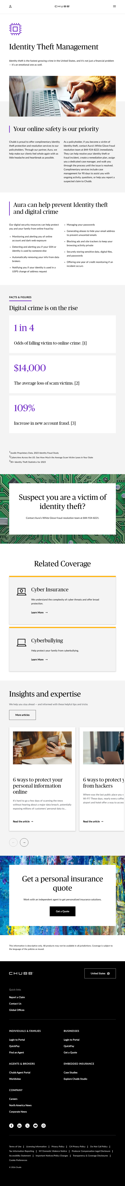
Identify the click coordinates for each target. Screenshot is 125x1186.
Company (16, 1090)
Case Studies (70, 1072)
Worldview (15, 1079)
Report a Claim (17, 997)
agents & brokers (22, 1064)
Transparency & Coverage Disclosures (90, 1156)
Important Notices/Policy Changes (52, 1156)
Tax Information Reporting (21, 1151)
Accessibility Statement (20, 1156)
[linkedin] (19, 1125)
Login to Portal (17, 1040)
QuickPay (14, 1046)
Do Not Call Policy (98, 1147)
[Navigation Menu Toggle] (114, 6)
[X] (27, 1125)
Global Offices (16, 1010)
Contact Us (15, 1003)
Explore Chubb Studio (75, 1079)
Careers (13, 1099)
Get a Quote (70, 1052)
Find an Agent (16, 1052)
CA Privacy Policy (77, 1147)
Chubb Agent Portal (19, 1072)
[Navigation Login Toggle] (10, 6)
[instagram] (43, 1125)
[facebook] (11, 1125)
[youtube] (35, 1125)
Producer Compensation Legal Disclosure (91, 1151)
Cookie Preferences (18, 1160)
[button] (13, 842)
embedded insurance (79, 1064)
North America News (20, 1105)
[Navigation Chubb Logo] (62, 7)
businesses (71, 1031)
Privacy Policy (58, 1147)
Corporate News (18, 1112)
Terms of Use (15, 1147)
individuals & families (25, 1031)
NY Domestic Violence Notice (53, 1151)
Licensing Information (36, 1147)
